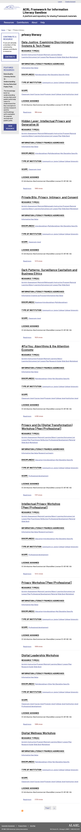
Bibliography (49, 133)
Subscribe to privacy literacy (22, 811)
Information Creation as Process (34, 295)
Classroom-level (28, 94)
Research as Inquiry (46, 453)
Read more (27, 112)
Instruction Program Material (39, 55)
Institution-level (72, 94)
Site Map (32, 826)
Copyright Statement (8, 826)
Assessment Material (36, 133)
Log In (60, 1)
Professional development (38, 476)
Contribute (10, 57)
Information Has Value (30, 68)
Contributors (23, 22)
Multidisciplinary (41, 74)
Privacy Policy (22, 826)
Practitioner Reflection (39, 440)
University (74, 82)
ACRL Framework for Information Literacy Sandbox (45, 11)
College (67, 82)
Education (39, 460)
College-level (60, 94)
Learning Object (56, 55)
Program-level (49, 94)
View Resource (10, 127)
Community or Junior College (53, 82)
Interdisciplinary (41, 153)
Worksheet (74, 57)
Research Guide (55, 57)
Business (38, 302)
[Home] (12, 7)
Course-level (39, 94)
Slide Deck (65, 57)
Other (67, 74)
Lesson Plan (44, 57)
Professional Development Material (62, 440)
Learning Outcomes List (31, 57)
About (34, 22)
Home (3, 30)
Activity (25, 55)
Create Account (70, 1)
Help (42, 22)
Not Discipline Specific (56, 74)
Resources (9, 22)
